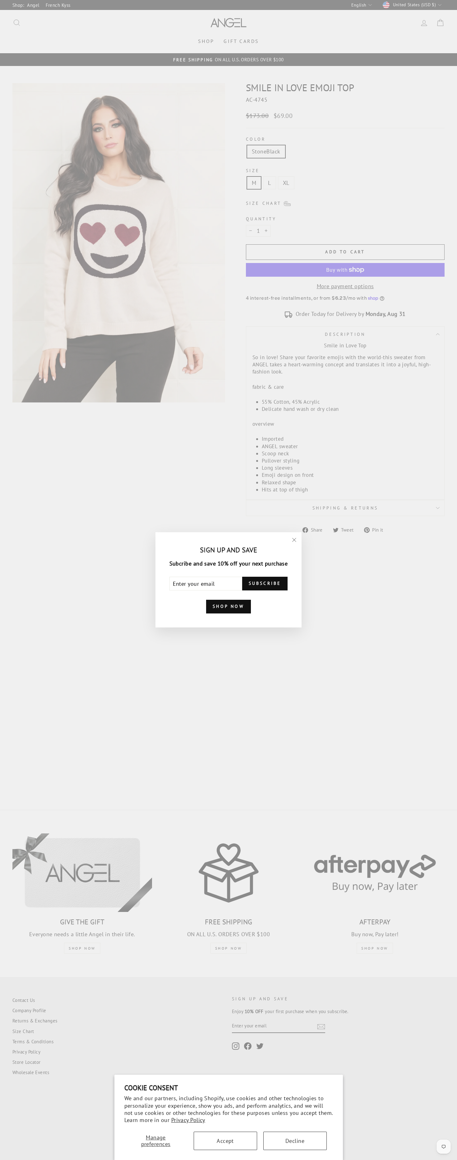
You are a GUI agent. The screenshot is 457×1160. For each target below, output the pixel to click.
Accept (225, 1140)
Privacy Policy (188, 1120)
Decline (294, 1140)
